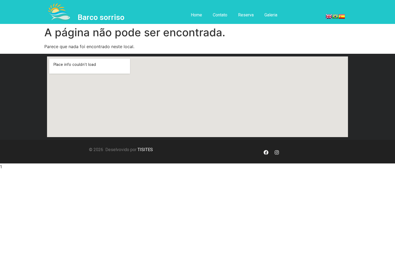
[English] (329, 18)
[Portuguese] (335, 18)
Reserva (246, 14)
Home (196, 14)
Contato (220, 14)
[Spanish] (342, 18)
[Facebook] (266, 152)
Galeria (270, 14)
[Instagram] (276, 152)
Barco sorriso (101, 17)
